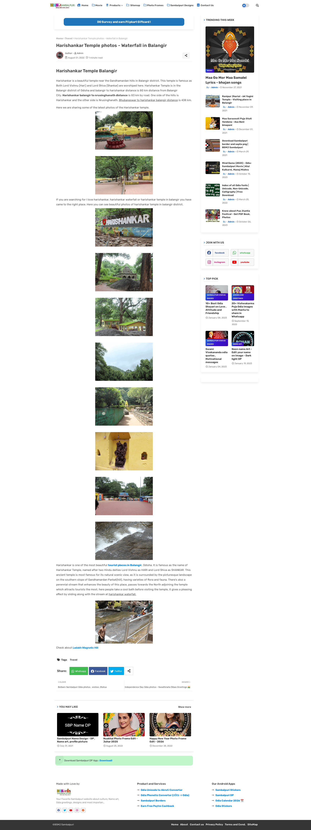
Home (84, 5)
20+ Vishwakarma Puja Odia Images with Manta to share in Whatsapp (243, 310)
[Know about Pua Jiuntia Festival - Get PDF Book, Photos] (213, 215)
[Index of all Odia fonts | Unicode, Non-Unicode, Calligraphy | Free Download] (213, 190)
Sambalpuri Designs (181, 5)
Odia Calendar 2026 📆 (229, 800)
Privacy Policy (214, 824)
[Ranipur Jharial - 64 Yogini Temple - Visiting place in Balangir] (213, 101)
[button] (257, 5)
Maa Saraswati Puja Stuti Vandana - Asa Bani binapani (237, 121)
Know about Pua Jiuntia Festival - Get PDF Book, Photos (236, 214)
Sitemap (135, 5)
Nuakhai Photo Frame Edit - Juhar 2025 (120, 740)
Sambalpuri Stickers (228, 790)
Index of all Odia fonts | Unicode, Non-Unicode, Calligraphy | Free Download (235, 190)
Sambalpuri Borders (153, 800)
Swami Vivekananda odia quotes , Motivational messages (216, 356)
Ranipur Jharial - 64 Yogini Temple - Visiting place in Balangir (237, 99)
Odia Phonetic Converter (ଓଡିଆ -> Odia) (165, 795)
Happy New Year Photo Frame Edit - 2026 (168, 740)
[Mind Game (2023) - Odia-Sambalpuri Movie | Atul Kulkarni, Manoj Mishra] (213, 167)
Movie (98, 5)
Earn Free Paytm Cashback (157, 806)
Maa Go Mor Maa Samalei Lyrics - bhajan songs (226, 80)
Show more (184, 707)
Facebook (100, 671)
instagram (219, 262)
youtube (244, 262)
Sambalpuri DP (224, 795)
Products (114, 5)
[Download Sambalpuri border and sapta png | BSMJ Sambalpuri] (213, 145)
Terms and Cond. (235, 824)
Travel (68, 38)
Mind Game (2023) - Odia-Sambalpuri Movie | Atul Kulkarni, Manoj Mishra (237, 166)
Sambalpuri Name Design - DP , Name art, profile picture (76, 740)
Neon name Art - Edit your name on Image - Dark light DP (242, 354)
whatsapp (245, 253)
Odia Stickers (223, 806)
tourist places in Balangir (125, 565)
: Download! (105, 760)
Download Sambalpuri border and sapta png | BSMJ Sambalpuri (235, 144)
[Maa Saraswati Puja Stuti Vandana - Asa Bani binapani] (213, 123)
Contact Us (207, 5)
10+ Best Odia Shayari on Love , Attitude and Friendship (216, 308)
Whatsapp (80, 671)
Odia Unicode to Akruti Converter (161, 790)
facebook (220, 253)
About (184, 824)
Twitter (118, 671)
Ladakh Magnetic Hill (85, 647)
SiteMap (252, 824)
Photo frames (155, 5)
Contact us (197, 824)
